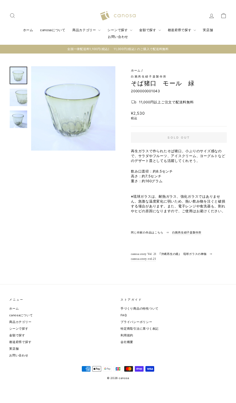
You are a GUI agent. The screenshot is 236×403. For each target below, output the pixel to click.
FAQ (124, 315)
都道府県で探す (180, 30)
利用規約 (127, 335)
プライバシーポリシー (136, 322)
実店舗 (208, 30)
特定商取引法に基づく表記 (140, 328)
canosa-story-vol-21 (143, 258)
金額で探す (148, 30)
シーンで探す (118, 30)
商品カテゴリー (84, 30)
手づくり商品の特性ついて (140, 308)
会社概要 (127, 342)
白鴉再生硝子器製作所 (149, 76)
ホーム (28, 30)
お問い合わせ (118, 37)
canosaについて (52, 30)
